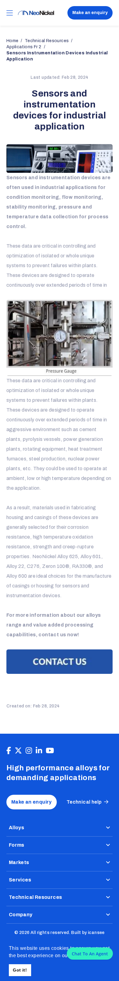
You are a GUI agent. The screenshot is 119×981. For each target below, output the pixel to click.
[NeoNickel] (36, 13)
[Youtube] (50, 751)
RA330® (82, 566)
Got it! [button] (20, 970)
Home (12, 40)
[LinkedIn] (39, 751)
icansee (96, 932)
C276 (33, 566)
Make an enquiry (90, 12)
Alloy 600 (16, 576)
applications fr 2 (23, 47)
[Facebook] (8, 751)
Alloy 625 (67, 556)
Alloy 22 (15, 566)
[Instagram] (29, 751)
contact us (52, 634)
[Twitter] (18, 751)
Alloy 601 (91, 556)
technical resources (47, 40)
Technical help (84, 802)
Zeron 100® (55, 566)
